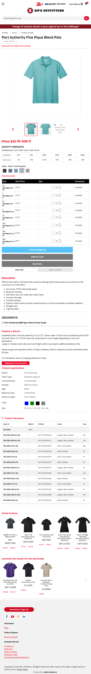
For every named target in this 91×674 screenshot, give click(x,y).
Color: (4, 166)
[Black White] (64, 524)
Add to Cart (37, 256)
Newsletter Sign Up (19, 609)
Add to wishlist (55, 270)
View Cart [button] (19, 270)
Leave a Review (9, 41)
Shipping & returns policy (16, 363)
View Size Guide (8, 175)
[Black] (28, 524)
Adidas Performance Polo (28, 581)
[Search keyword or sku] (86, 18)
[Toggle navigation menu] (3, 4)
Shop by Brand (10, 637)
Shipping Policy (11, 654)
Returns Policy (10, 651)
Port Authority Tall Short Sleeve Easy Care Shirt (10, 582)
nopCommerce (50, 672)
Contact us (9, 646)
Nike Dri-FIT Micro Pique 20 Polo (10, 536)
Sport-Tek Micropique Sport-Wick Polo (28, 537)
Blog (6, 627)
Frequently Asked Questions (16, 657)
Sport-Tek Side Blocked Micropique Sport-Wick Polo (82, 537)
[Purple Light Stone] (10, 570)
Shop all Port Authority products (16, 45)
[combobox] (45, 18)
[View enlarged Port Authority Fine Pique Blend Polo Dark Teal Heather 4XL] (45, 85)
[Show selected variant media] (31, 129)
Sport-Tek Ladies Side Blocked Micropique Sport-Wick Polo (64, 537)
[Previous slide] (6, 536)
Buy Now (37, 263)
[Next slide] (87, 536)
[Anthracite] (10, 524)
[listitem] (60, 129)
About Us (8, 649)
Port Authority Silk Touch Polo (46, 536)
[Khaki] (46, 570)
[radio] (4, 170)
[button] (76, 4)
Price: (6, 142)
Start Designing (37, 249)
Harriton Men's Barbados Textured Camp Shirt (46, 583)
